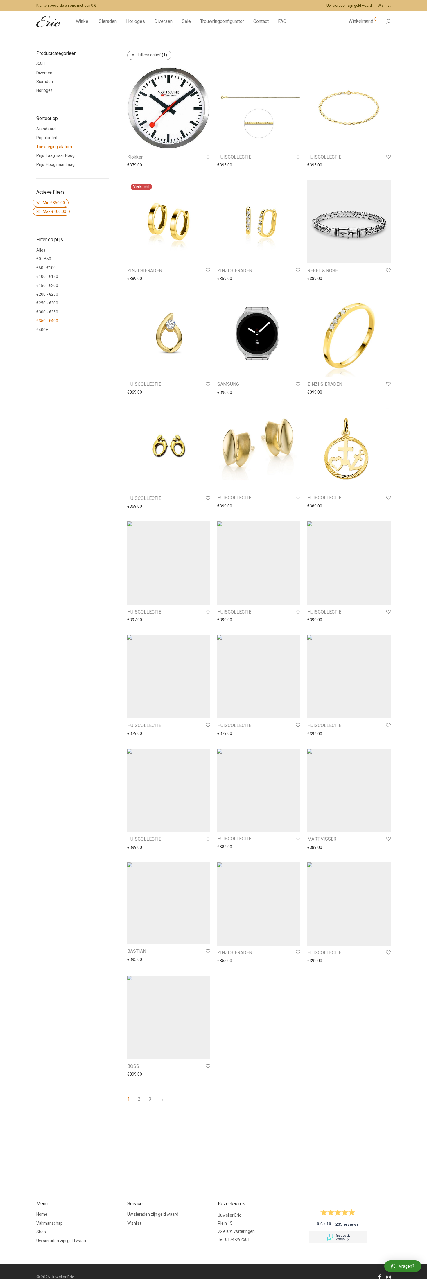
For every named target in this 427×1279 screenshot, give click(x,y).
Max (54, 211)
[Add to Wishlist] (207, 157)
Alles (40, 250)
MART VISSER (321, 839)
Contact (261, 21)
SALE (41, 64)
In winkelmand (137, 165)
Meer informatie (139, 278)
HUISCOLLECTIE (234, 157)
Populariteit (47, 137)
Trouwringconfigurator (222, 21)
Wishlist (384, 6)
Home (41, 1214)
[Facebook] (379, 1276)
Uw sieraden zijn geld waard (349, 6)
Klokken (135, 157)
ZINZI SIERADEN (144, 270)
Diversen (163, 21)
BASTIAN (136, 951)
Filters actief (152, 55)
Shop (41, 1232)
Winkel (82, 21)
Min (54, 202)
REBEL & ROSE (322, 270)
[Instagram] (388, 1276)
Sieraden (108, 21)
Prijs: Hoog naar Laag (55, 164)
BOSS (133, 1066)
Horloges (135, 21)
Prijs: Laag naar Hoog (55, 155)
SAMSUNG (228, 384)
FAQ (282, 21)
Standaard (46, 129)
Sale (186, 21)
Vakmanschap (49, 1223)
